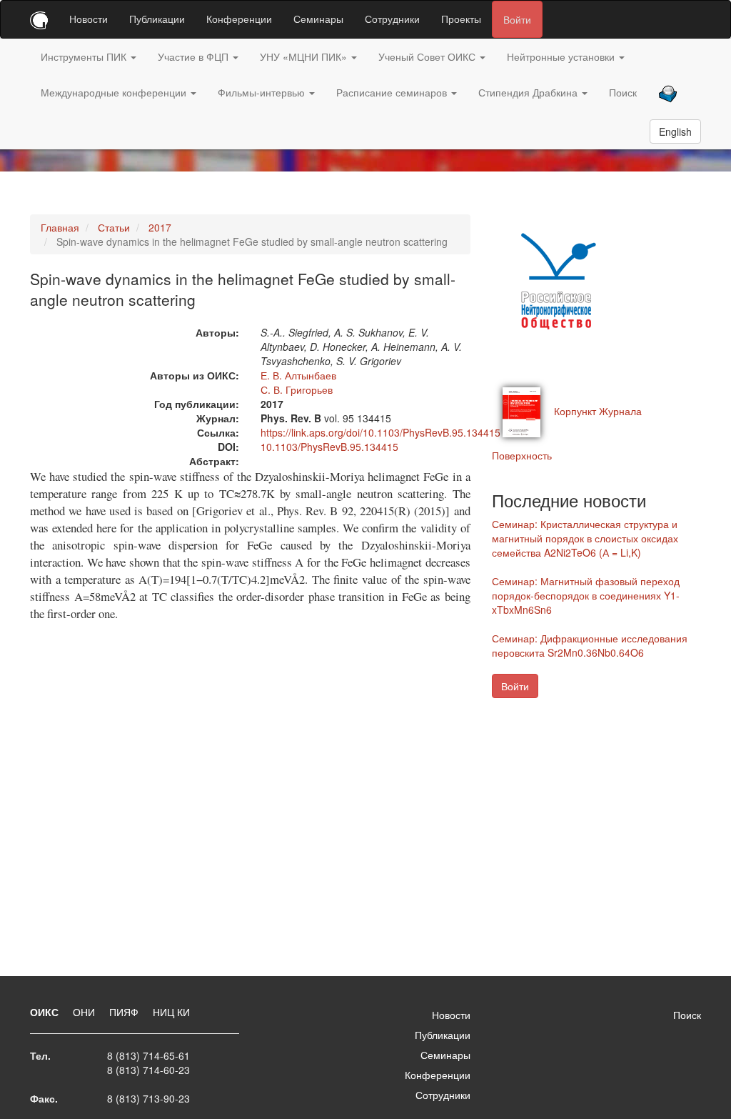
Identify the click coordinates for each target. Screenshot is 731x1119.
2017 (159, 227)
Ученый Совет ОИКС (428, 56)
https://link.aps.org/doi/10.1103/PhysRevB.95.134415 (380, 432)
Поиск (623, 92)
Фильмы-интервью (263, 92)
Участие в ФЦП (194, 56)
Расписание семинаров (393, 92)
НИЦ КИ (171, 1012)
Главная (60, 227)
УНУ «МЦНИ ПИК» (305, 56)
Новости (88, 18)
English (675, 131)
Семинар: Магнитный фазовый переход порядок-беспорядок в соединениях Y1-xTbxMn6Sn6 (586, 595)
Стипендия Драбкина (529, 92)
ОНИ (85, 1012)
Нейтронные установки (562, 56)
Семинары (318, 18)
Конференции (239, 18)
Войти (517, 19)
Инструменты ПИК (85, 56)
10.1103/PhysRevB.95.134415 (329, 446)
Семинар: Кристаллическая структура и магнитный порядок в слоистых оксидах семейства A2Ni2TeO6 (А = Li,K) (585, 538)
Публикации (157, 18)
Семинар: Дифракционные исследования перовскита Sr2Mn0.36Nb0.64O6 (589, 645)
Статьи (114, 227)
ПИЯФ (125, 1012)
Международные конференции (115, 92)
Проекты (461, 18)
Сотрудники (392, 18)
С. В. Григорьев (297, 389)
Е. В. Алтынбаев (298, 375)
